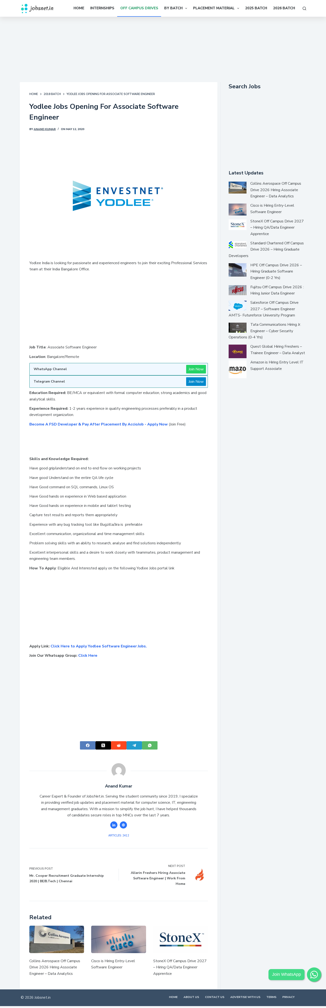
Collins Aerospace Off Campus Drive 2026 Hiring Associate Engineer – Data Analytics (54, 967)
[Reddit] (118, 745)
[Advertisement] (163, 48)
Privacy (288, 997)
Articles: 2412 (118, 835)
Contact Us (214, 997)
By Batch (173, 8)
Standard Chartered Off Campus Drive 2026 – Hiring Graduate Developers (266, 249)
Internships (102, 8)
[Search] (304, 8)
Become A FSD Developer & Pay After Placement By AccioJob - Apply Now (98, 424)
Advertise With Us (245, 997)
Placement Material (214, 8)
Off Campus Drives (139, 8)
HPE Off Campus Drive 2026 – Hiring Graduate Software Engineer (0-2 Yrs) (276, 271)
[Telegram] (134, 745)
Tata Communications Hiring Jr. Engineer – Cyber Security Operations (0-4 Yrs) (265, 331)
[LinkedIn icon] (113, 825)
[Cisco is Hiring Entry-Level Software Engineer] (118, 939)
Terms (271, 997)
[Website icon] (123, 825)
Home (79, 8)
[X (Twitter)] (103, 745)
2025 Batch (256, 8)
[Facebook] (87, 745)
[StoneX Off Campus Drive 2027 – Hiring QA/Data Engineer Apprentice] (180, 939)
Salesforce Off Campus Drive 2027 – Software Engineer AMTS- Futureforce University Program (264, 309)
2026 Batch (284, 8)
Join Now (196, 369)
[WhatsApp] (150, 745)
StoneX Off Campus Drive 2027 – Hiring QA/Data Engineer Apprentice (180, 967)
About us (191, 997)
